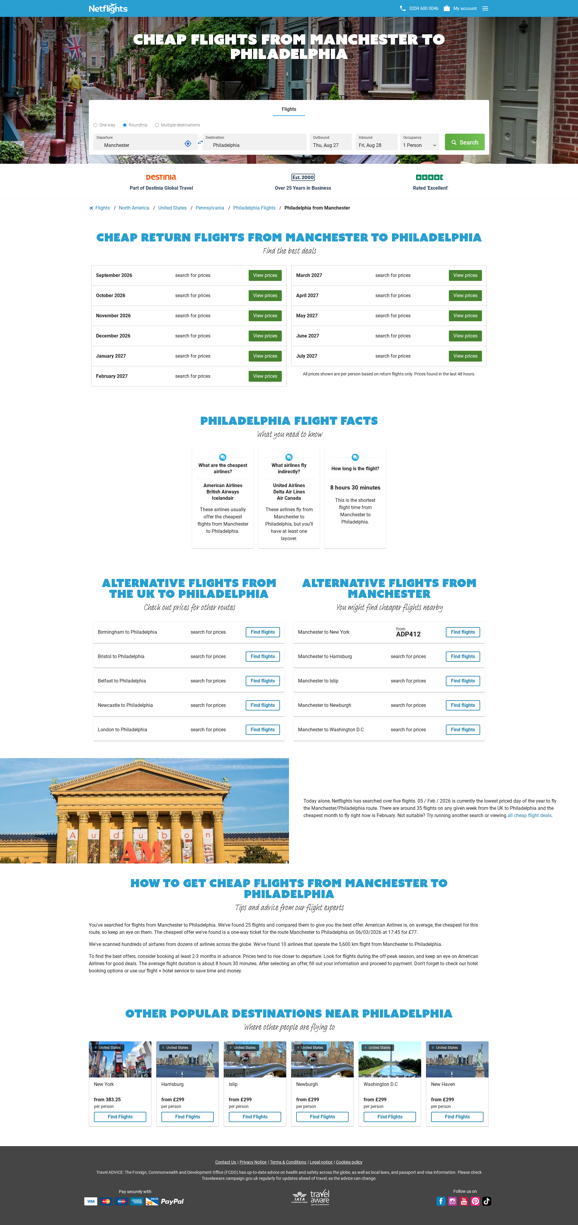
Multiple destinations (180, 125)
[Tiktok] (486, 1201)
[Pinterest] (475, 1201)
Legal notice (321, 1162)
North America (135, 208)
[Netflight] (108, 8)
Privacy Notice (253, 1162)
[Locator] (188, 144)
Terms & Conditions (288, 1162)
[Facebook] (441, 1201)
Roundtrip (138, 125)
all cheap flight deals (530, 815)
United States (173, 208)
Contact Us (226, 1162)
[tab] (289, 109)
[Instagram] (452, 1201)
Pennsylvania (210, 208)
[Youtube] (463, 1201)
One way (107, 125)
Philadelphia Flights (255, 208)
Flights (102, 208)
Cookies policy (349, 1162)
